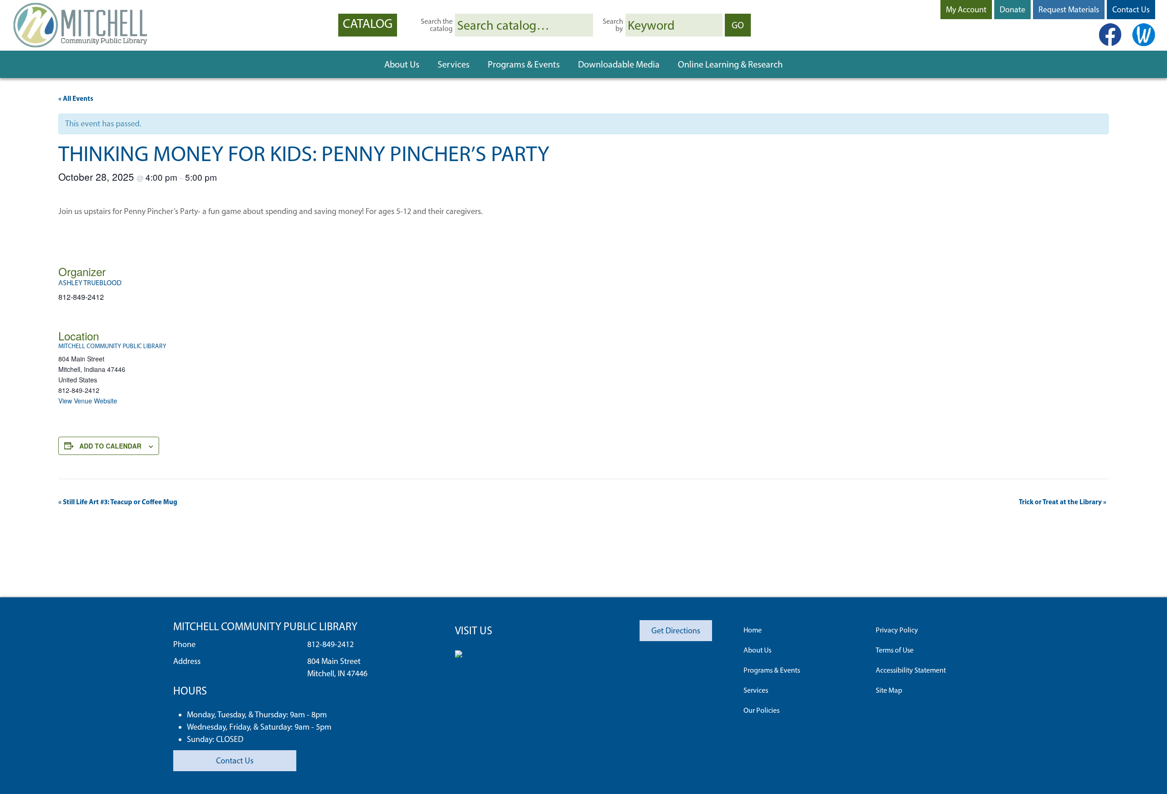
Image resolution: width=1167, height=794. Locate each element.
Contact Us (1131, 10)
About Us (401, 64)
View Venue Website (87, 400)
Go (741, 25)
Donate (1012, 10)
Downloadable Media (619, 64)
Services (454, 64)
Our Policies (762, 710)
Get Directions (675, 631)
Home (753, 630)
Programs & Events (524, 64)
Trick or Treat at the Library (1062, 501)
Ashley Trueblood (90, 282)
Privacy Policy (897, 630)
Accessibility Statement (911, 670)
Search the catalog (437, 25)
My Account (966, 10)
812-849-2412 (330, 644)
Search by (613, 25)
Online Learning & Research (730, 64)
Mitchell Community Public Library (112, 346)
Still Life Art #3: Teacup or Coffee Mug (117, 501)
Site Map (889, 690)
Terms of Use (895, 650)
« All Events (75, 98)
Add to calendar (110, 445)
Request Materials (1068, 10)
